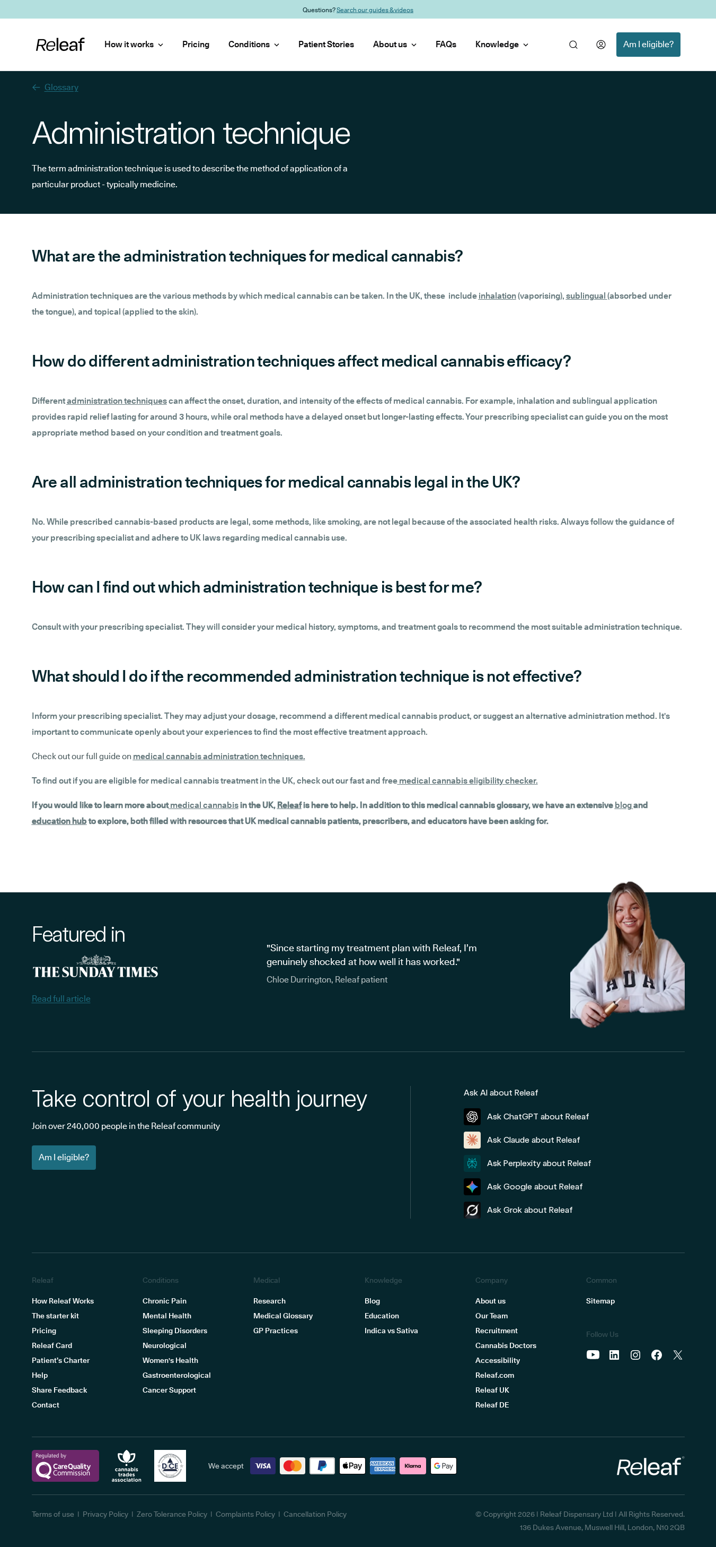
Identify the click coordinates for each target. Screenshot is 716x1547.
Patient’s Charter (61, 1360)
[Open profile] (601, 44)
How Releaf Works (63, 1301)
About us (390, 44)
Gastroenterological (177, 1375)
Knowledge (497, 44)
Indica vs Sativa (391, 1330)
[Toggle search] (573, 44)
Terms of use (53, 1514)
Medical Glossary (283, 1315)
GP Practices (275, 1330)
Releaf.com (494, 1375)
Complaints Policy (245, 1514)
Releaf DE (492, 1405)
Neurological (165, 1345)
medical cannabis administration (196, 756)
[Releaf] (60, 44)
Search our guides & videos (375, 9)
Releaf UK (492, 1390)
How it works (129, 44)
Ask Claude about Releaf (533, 1140)
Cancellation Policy (315, 1514)
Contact (45, 1405)
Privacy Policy (105, 1514)
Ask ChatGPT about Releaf (538, 1116)
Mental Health (167, 1315)
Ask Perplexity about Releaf (539, 1163)
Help (40, 1375)
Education (382, 1315)
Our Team (491, 1315)
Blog (372, 1301)
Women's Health (170, 1360)
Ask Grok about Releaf (530, 1210)
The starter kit (55, 1315)
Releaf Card (52, 1345)
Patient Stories (326, 44)
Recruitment (496, 1330)
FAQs (446, 44)
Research (269, 1301)
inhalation (497, 296)
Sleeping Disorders (175, 1330)
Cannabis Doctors (505, 1345)
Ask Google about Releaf (535, 1186)
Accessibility (497, 1360)
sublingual (586, 296)
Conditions (249, 44)
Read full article (61, 999)
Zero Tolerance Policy (172, 1514)
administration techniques (117, 401)
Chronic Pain (165, 1301)
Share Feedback (59, 1390)
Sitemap (600, 1301)
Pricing (195, 44)
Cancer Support (169, 1390)
